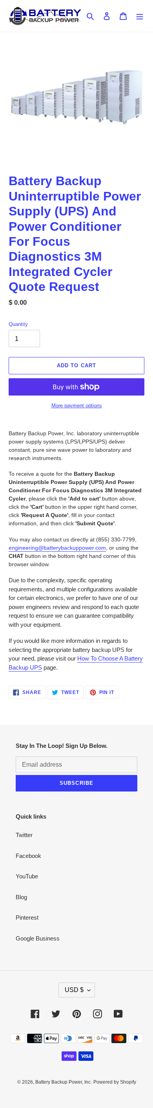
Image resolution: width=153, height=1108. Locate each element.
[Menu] (139, 15)
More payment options (76, 406)
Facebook (28, 855)
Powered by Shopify (114, 1082)
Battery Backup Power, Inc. (63, 1082)
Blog (21, 897)
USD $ (74, 990)
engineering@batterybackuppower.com (57, 548)
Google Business (38, 938)
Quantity (18, 324)
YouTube (27, 876)
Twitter (24, 835)
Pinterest (27, 917)
